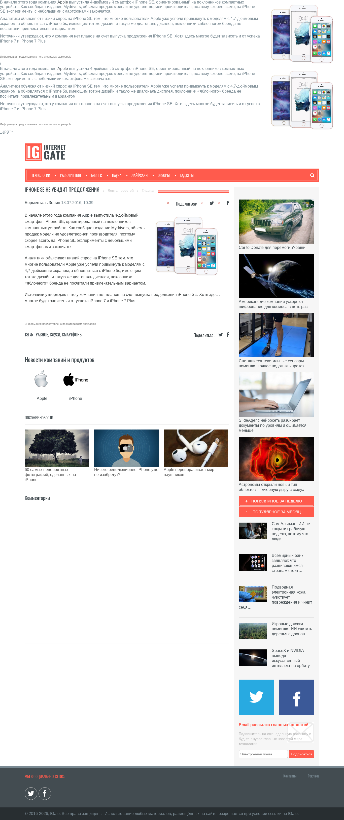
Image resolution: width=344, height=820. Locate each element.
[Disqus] (127, 565)
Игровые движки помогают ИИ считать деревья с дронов (292, 629)
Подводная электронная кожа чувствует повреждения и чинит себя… (275, 597)
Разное (42, 334)
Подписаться (301, 754)
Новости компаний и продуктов (59, 360)
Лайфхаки (139, 175)
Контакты (289, 775)
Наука (116, 175)
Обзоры (164, 175)
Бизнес (96, 175)
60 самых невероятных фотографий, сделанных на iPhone (50, 474)
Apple (62, 2)
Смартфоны (72, 334)
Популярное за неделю (276, 501)
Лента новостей (121, 190)
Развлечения (70, 175)
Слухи (55, 334)
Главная (148, 190)
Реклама (313, 775)
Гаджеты (187, 175)
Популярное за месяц (277, 512)
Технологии (40, 175)
